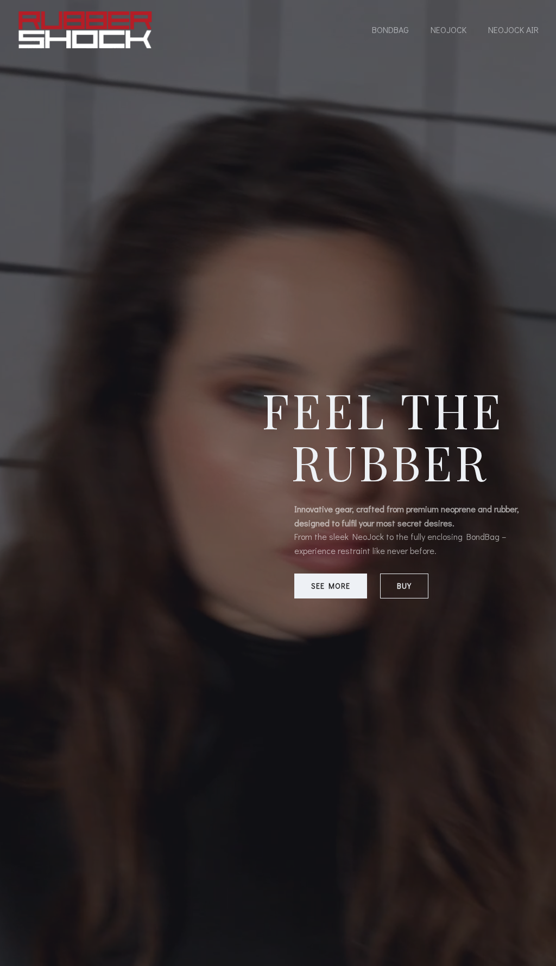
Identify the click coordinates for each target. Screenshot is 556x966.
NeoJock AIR (513, 29)
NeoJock (448, 29)
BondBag (390, 29)
